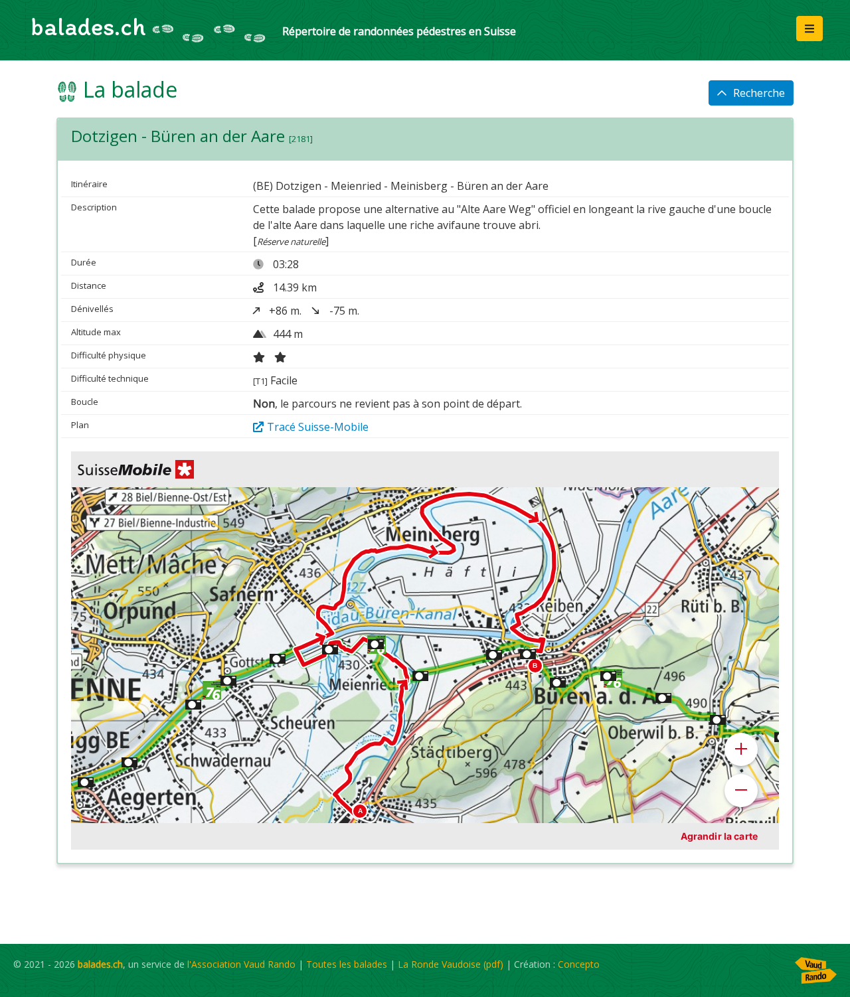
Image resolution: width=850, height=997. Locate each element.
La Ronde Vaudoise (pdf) (450, 964)
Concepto (579, 964)
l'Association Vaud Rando (241, 964)
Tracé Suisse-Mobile (318, 427)
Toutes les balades (346, 964)
